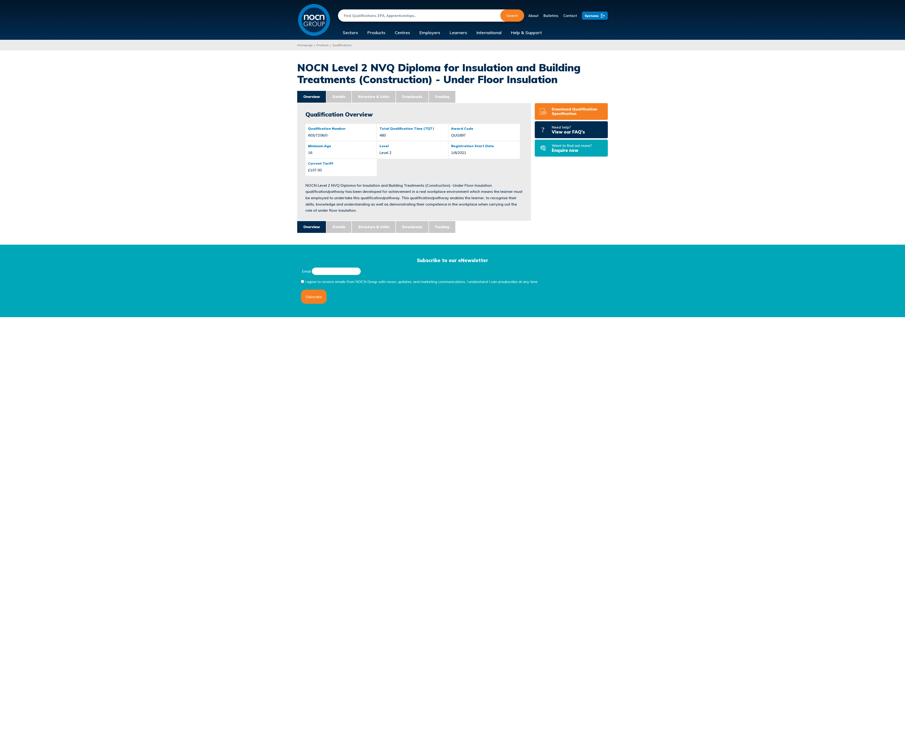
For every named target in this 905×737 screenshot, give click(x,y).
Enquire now (572, 148)
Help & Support (526, 32)
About (533, 15)
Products (376, 32)
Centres (402, 32)
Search (512, 15)
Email (306, 271)
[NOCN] (314, 20)
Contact (570, 15)
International (489, 32)
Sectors (350, 32)
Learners (458, 32)
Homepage (305, 45)
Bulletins (550, 15)
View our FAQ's (568, 130)
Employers (430, 32)
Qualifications (342, 45)
